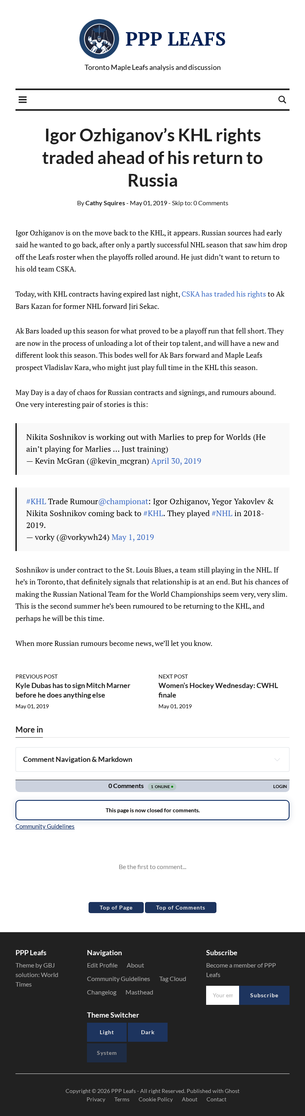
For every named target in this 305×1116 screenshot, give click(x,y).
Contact (216, 1099)
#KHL (36, 501)
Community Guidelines (118, 978)
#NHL (222, 513)
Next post (173, 676)
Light (107, 1032)
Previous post (36, 676)
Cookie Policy (156, 1099)
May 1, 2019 (133, 537)
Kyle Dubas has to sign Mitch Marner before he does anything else (72, 690)
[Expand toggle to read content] (277, 759)
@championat (123, 501)
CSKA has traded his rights (223, 294)
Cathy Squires (101, 202)
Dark (148, 1032)
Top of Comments (180, 907)
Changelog (101, 992)
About (135, 965)
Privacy (96, 1099)
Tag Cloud (172, 978)
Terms (121, 1099)
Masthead (139, 992)
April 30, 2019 (176, 460)
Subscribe (264, 995)
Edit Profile (102, 965)
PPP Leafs (175, 38)
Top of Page (116, 907)
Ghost (232, 1090)
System (107, 1052)
